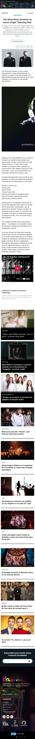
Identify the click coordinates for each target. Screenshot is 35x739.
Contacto (5, 709)
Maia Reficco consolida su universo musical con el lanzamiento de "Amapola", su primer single (16, 367)
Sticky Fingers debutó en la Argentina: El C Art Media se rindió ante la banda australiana (17, 467)
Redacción (6, 702)
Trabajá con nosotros (9, 712)
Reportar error (7, 707)
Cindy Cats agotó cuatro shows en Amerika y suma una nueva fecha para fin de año (17, 537)
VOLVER (30, 13)
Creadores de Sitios (22, 736)
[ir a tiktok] (4, 716)
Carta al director (7, 705)
